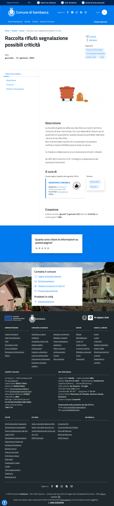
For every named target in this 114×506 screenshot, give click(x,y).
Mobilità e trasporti (60, 338)
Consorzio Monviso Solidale (68, 427)
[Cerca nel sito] (104, 12)
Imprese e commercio (61, 334)
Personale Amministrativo (14, 352)
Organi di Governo (11, 334)
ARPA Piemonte (37, 438)
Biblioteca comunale (83, 352)
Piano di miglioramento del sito (16, 431)
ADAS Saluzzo (63, 438)
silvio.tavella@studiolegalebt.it (74, 407)
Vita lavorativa (58, 359)
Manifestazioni (81, 338)
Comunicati (80, 359)
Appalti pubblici (37, 345)
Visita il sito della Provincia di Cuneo (45, 427)
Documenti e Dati (11, 345)
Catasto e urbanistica (39, 352)
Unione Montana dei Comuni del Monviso (47, 431)
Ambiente (35, 338)
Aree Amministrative (12, 338)
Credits (7, 466)
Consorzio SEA (63, 424)
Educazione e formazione (41, 359)
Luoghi (96, 338)
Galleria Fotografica (101, 345)
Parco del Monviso (64, 431)
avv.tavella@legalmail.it (71, 410)
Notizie (78, 334)
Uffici (7, 341)
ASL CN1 (35, 434)
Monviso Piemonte (65, 434)
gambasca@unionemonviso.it (21, 391)
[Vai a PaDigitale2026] (95, 317)
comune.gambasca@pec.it (19, 388)
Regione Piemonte (13, 2)
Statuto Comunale (11, 452)
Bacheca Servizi (10, 448)
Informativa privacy (12, 455)
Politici (7, 355)
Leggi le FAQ (9, 434)
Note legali (9, 459)
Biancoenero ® (65, 499)
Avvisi (21, 30)
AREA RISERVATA (57, 502)
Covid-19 (79, 341)
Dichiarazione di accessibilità (15, 427)
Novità (14, 30)
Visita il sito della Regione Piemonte (45, 424)
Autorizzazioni (37, 348)
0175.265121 (63, 191)
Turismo (56, 355)
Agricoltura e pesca (39, 334)
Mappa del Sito (10, 477)
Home (7, 30)
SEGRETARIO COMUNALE (59, 182)
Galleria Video (99, 348)
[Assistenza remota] (59, 496)
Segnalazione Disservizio (14, 441)
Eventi (96, 334)
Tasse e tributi (81, 345)
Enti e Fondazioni (11, 348)
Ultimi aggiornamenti (12, 470)
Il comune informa (83, 348)
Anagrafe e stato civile (40, 341)
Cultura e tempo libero (40, 355)
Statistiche (9, 473)
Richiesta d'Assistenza (13, 445)
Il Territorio (98, 341)
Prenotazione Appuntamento (15, 438)
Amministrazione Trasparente (15, 424)
